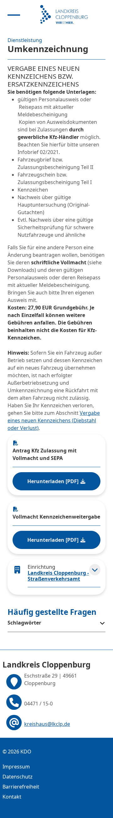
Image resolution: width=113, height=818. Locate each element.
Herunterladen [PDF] (53, 481)
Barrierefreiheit (21, 786)
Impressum (16, 766)
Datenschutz (18, 776)
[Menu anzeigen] (14, 14)
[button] (94, 569)
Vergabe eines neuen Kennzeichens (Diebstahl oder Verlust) (54, 420)
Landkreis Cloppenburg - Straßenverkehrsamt (58, 575)
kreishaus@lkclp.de (47, 723)
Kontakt (12, 796)
